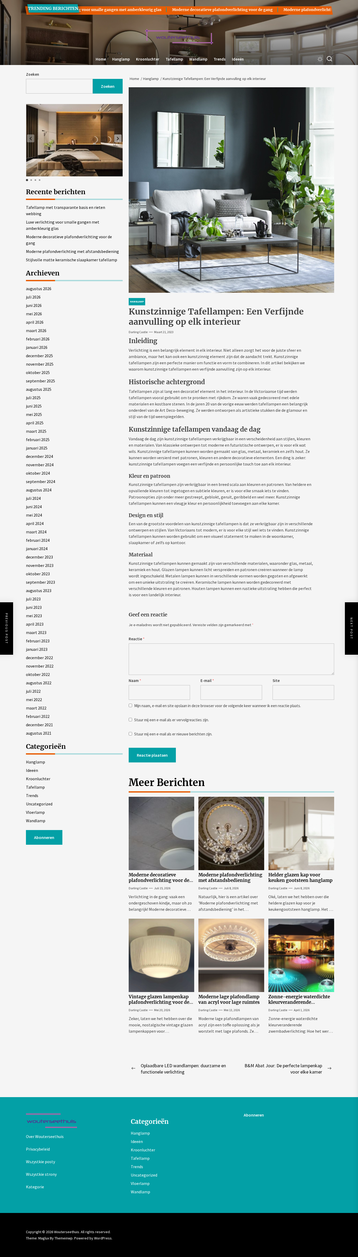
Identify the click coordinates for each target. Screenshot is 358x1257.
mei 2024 (34, 515)
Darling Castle (138, 332)
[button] (118, 138)
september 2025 (40, 380)
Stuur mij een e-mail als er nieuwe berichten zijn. (173, 734)
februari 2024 (38, 540)
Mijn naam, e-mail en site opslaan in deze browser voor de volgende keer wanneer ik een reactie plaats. (217, 705)
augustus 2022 (38, 682)
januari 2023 (36, 649)
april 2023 (35, 624)
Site (276, 680)
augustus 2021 (38, 733)
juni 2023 (34, 607)
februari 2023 (38, 640)
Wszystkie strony (41, 1174)
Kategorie (35, 1186)
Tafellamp (174, 59)
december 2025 (39, 355)
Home (101, 59)
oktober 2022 (38, 674)
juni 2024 (34, 506)
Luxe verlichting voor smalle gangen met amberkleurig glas (62, 225)
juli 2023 (33, 599)
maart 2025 (36, 431)
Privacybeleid (38, 1149)
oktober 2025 (38, 372)
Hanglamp (121, 59)
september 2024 (40, 481)
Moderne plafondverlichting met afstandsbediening (300, 9)
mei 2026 (34, 313)
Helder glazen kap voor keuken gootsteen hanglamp (300, 877)
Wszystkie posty (40, 1161)
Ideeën (238, 59)
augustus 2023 (38, 590)
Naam (135, 680)
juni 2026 (34, 305)
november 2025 (39, 364)
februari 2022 (38, 716)
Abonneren (44, 837)
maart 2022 (36, 708)
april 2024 (35, 523)
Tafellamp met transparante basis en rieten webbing (65, 210)
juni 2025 (34, 406)
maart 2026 (36, 330)
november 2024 (39, 464)
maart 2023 (36, 632)
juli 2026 (33, 297)
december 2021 (39, 724)
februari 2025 (38, 439)
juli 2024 (33, 498)
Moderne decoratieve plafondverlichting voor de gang (190, 9)
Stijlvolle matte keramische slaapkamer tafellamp (71, 259)
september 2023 (40, 582)
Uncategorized (39, 803)
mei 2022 (34, 699)
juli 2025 (33, 397)
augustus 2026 (38, 288)
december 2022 (39, 657)
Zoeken (32, 74)
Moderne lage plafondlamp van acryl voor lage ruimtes (229, 999)
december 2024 (39, 456)
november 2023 (39, 565)
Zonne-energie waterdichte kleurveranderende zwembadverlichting (299, 1002)
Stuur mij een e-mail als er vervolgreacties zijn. (171, 719)
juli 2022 (33, 691)
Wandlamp (198, 59)
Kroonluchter (147, 59)
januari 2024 (36, 548)
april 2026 (35, 322)
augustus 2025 (38, 389)
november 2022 (39, 666)
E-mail (207, 680)
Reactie (137, 638)
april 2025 (35, 422)
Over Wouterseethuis (45, 1136)
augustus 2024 (38, 489)
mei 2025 (34, 414)
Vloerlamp (35, 812)
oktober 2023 (38, 573)
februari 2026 (38, 339)
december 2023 (39, 557)
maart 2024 (36, 531)
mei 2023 (34, 615)
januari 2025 (36, 448)
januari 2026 (36, 347)
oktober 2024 (38, 473)
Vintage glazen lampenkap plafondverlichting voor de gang (159, 1002)
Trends (220, 59)
